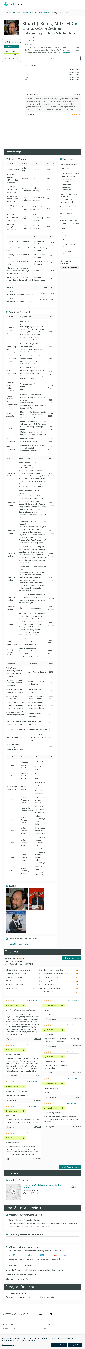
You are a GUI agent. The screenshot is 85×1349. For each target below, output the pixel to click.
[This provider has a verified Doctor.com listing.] (75, 23)
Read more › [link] (66, 53)
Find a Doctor (46, 1328)
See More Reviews (74, 94)
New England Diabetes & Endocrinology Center (42, 1186)
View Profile (73, 1186)
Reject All (74, 1345)
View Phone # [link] (54, 58)
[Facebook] (30, 1314)
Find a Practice (9, 1328)
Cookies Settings (8, 1345)
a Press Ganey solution (15, 1313)
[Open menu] (79, 4)
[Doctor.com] (12, 4)
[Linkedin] (40, 1314)
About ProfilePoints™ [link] (11, 59)
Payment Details (70, 268)
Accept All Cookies (58, 1345)
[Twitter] (51, 1314)
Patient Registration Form (19, 944)
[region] (42, 1342)
